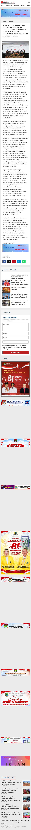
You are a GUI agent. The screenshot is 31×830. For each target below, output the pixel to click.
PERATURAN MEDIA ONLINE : (7, 826)
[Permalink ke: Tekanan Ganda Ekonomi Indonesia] (6, 290)
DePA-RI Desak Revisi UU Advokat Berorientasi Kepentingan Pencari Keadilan (19, 282)
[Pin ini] (14, 261)
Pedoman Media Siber (6, 827)
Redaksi (12, 825)
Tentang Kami (5, 825)
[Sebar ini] (4, 261)
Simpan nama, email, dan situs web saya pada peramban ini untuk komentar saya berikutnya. (14, 347)
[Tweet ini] (9, 261)
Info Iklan (24, 826)
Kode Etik (18, 826)
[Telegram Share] (19, 261)
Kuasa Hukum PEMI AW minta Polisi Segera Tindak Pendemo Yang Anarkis (19, 276)
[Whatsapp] (24, 261)
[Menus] (29, 2)
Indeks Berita (16, 827)
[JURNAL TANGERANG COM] (8, 2)
